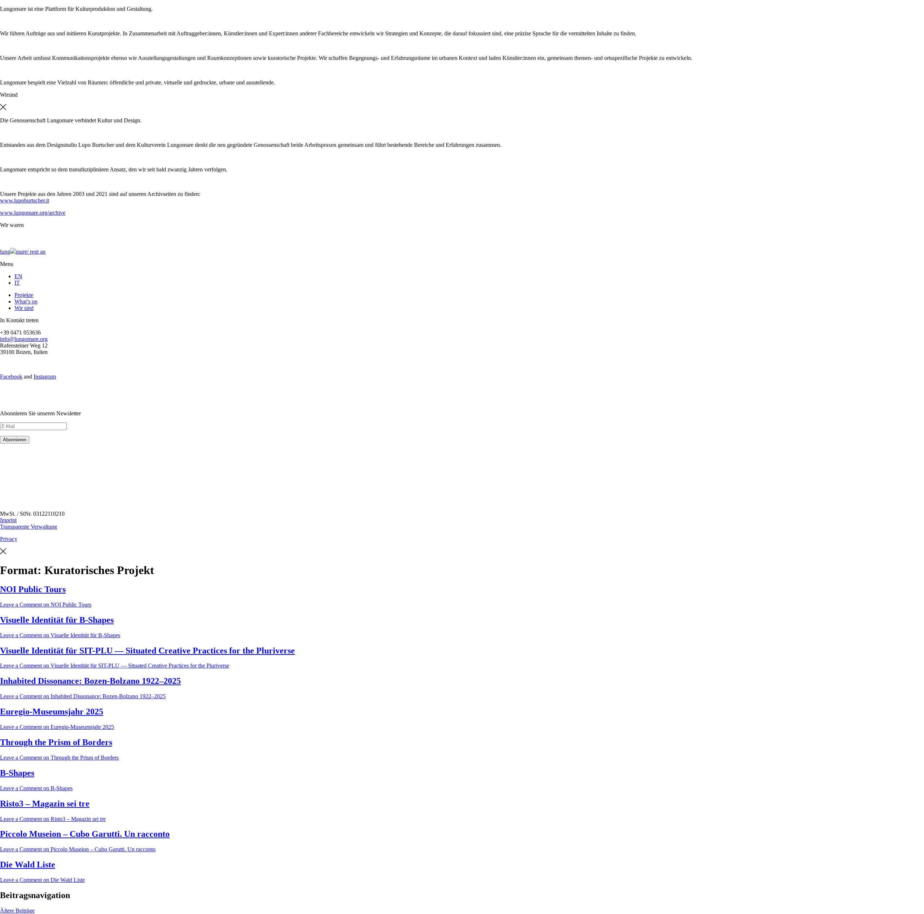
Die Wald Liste (27, 864)
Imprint (8, 520)
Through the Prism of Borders (56, 742)
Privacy (8, 539)
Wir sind (24, 308)
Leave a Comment (45, 605)
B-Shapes (17, 773)
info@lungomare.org (24, 339)
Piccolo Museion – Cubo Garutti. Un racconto (85, 834)
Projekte (23, 295)
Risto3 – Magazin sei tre (45, 803)
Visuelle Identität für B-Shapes (57, 620)
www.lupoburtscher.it (24, 200)
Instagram (45, 376)
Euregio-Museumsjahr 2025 (51, 711)
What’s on (26, 301)
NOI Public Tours (33, 589)
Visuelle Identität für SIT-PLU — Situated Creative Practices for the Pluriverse (147, 650)
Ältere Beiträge (17, 911)
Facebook (11, 376)
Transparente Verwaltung (28, 527)
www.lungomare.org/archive (32, 213)
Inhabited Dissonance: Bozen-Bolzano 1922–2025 (90, 681)
